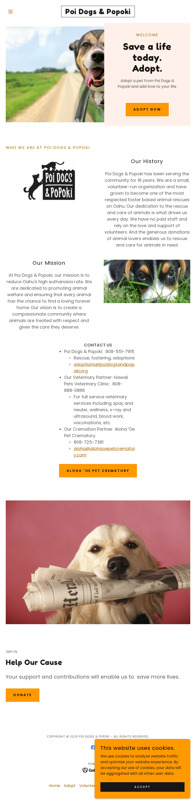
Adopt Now (147, 109)
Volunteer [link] (88, 785)
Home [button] (54, 785)
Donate (22, 694)
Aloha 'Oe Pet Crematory (98, 470)
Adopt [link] (70, 785)
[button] (19, 11)
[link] (98, 13)
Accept (142, 787)
